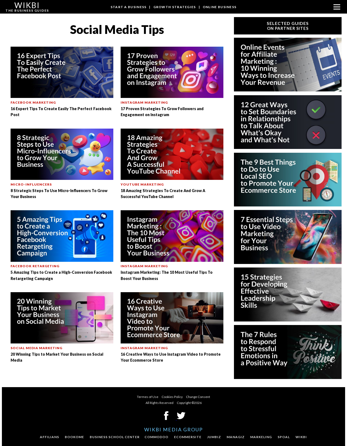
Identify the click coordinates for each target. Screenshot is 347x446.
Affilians (49, 437)
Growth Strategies (174, 7)
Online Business (220, 7)
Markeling (261, 437)
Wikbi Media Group (173, 429)
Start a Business (129, 7)
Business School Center (115, 437)
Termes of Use (147, 397)
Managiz (236, 437)
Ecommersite (187, 437)
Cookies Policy (172, 397)
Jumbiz (214, 437)
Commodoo (156, 437)
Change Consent (198, 397)
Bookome (74, 437)
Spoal (284, 437)
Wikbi (301, 437)
